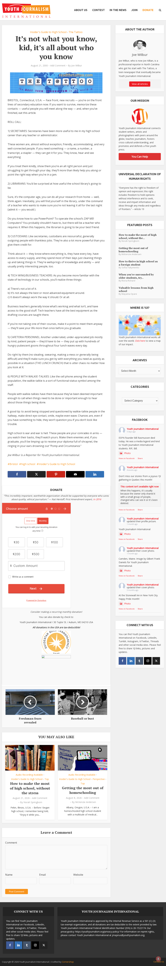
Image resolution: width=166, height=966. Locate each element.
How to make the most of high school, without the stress (30, 788)
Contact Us (159, 961)
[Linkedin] (131, 661)
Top (47, 779)
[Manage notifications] (158, 958)
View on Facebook (127, 458)
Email (42, 874)
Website (78, 874)
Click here (140, 340)
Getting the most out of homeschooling (82, 790)
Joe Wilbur (76, 65)
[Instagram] (148, 661)
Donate (148, 10)
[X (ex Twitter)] (156, 661)
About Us (80, 10)
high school (28, 464)
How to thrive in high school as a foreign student (138, 263)
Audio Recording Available (29, 774)
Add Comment (57, 65)
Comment (11, 842)
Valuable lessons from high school (136, 289)
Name (8, 874)
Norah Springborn (33, 802)
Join (134, 10)
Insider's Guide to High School (48, 32)
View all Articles (140, 83)
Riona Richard (128, 280)
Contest (98, 10)
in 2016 (97, 499)
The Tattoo (76, 32)
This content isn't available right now (139, 486)
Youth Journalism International (143, 428)
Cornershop (68, 961)
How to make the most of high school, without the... (138, 236)
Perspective (99, 779)
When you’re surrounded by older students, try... (136, 276)
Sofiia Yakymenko (130, 267)
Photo (127, 453)
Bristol (14, 464)
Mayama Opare (129, 294)
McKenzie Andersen (85, 802)
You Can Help (140, 156)
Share (140, 458)
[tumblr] (139, 661)
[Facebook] (122, 661)
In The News (118, 10)
